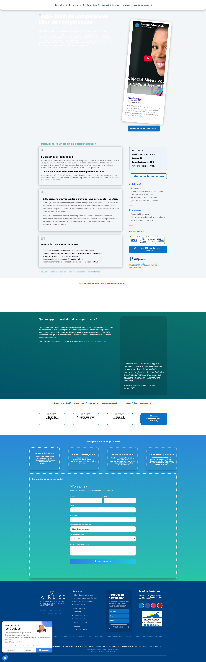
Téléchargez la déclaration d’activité (103, 651)
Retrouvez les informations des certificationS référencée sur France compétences (144, 266)
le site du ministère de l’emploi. (93, 341)
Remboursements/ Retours (119, 636)
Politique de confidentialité (73, 636)
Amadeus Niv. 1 (80, 616)
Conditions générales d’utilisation (148, 636)
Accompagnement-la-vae (85, 598)
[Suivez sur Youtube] (159, 605)
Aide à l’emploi (80, 604)
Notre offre (59, 5)
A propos (127, 5)
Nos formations (90, 5)
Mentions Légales (47, 610)
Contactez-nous (80, 629)
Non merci (11, 650)
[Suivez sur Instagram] (153, 605)
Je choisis (27, 650)
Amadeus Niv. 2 (80, 619)
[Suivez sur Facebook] (147, 605)
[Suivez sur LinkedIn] (141, 605)
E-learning (73, 5)
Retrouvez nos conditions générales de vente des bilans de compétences (69, 272)
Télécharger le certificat (134, 115)
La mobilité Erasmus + (111, 5)
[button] (5, 658)
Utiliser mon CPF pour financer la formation (148, 249)
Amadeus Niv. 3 (80, 622)
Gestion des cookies (96, 636)
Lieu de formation (141, 5)
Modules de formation (83, 601)
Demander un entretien (143, 128)
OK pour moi (44, 650)
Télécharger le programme (148, 176)
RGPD (57, 610)
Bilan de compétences (83, 595)
